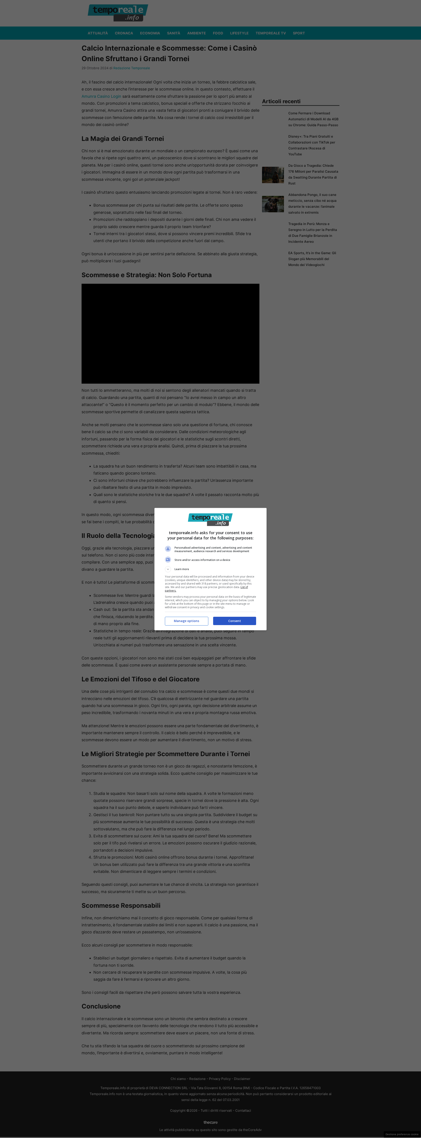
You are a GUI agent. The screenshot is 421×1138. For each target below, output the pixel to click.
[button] (210, 569)
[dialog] (210, 569)
